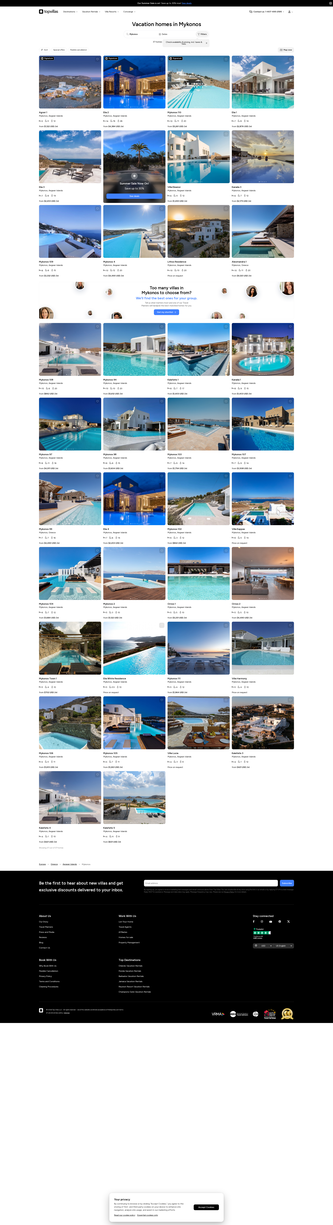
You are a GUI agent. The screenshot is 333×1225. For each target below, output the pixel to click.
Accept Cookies (206, 1207)
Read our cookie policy (124, 1215)
